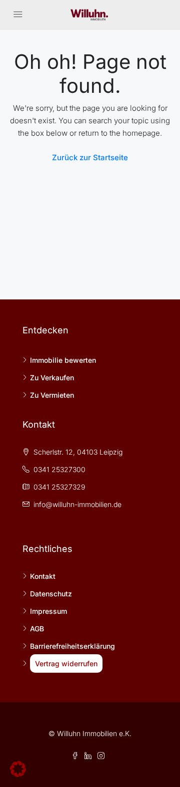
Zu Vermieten (52, 395)
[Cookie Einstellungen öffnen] (18, 768)
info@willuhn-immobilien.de (78, 504)
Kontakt (43, 576)
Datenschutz (51, 593)
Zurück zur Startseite (90, 157)
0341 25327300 (60, 469)
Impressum (48, 611)
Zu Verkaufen (52, 377)
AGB (37, 628)
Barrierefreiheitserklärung (72, 646)
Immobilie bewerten (63, 360)
